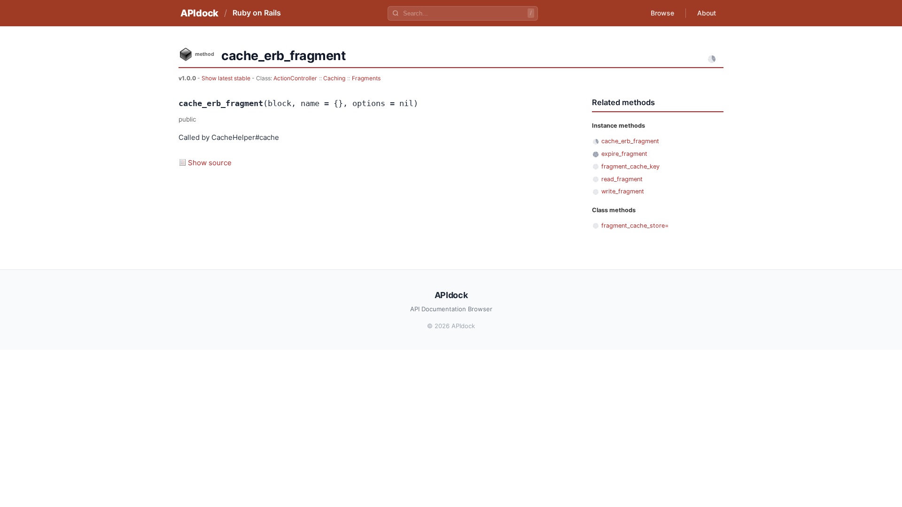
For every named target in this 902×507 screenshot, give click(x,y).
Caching (334, 78)
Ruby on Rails (257, 12)
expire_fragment (624, 153)
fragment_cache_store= (635, 225)
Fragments (366, 78)
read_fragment (622, 179)
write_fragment (622, 191)
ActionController (295, 78)
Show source (210, 162)
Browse (662, 13)
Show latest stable (227, 78)
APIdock (199, 13)
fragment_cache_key (630, 166)
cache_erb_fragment (630, 141)
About (706, 13)
